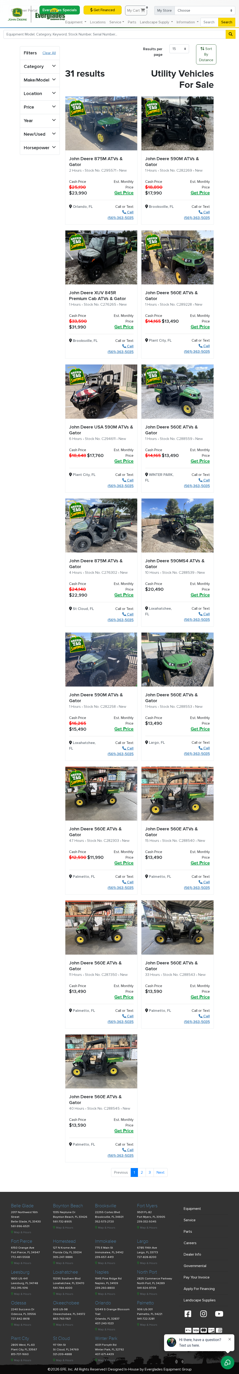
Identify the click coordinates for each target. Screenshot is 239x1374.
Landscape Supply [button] (155, 22)
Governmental (195, 1266)
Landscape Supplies (200, 1300)
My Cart (137, 9)
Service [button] (115, 22)
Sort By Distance (206, 54)
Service (190, 1220)
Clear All (49, 53)
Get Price (124, 193)
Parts (132, 22)
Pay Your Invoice (197, 1277)
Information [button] (186, 22)
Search (226, 22)
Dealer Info (192, 1254)
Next (161, 1172)
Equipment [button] (74, 22)
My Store (164, 10)
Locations (98, 22)
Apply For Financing (199, 1288)
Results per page (152, 52)
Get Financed (104, 10)
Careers (190, 1243)
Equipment (192, 1208)
